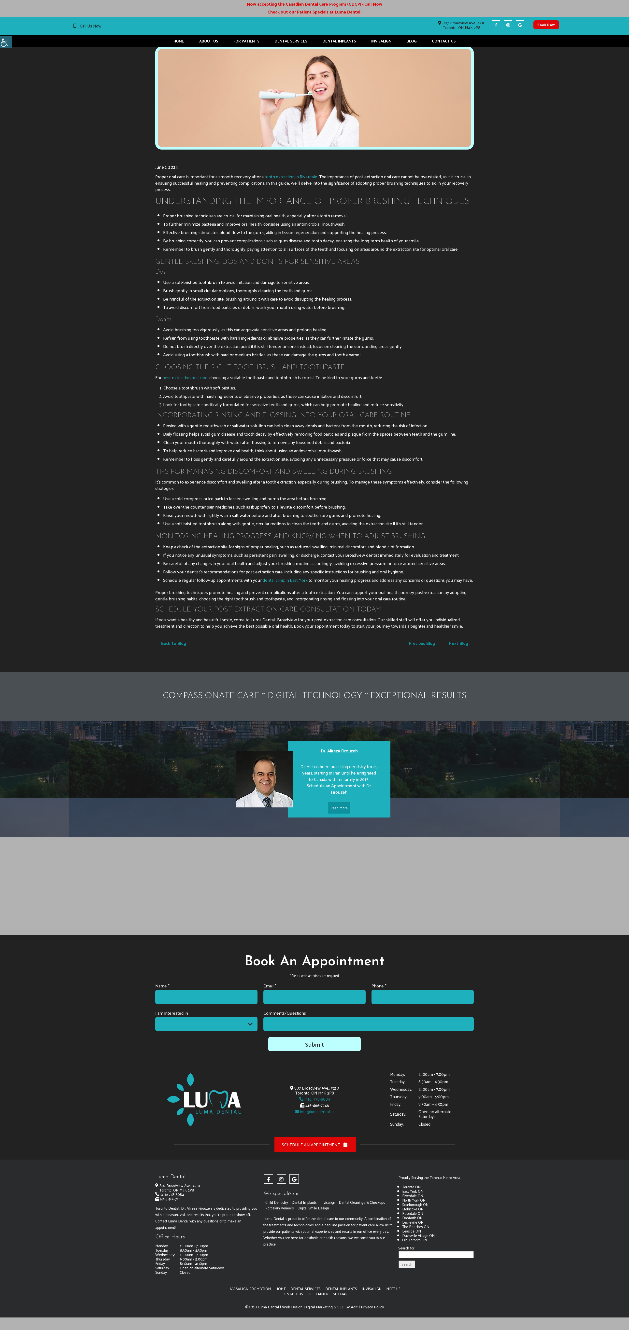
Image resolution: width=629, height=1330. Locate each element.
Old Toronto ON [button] (414, 1239)
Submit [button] (314, 1044)
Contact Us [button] (444, 40)
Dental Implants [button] (339, 40)
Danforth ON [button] (412, 1217)
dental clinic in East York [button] (285, 580)
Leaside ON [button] (411, 1231)
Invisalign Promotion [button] (250, 1288)
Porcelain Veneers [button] (279, 1208)
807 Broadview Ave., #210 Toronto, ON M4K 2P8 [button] (464, 25)
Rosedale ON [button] (412, 1213)
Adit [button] (354, 1307)
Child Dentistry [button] (276, 1202)
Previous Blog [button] (422, 643)
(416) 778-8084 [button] (316, 1099)
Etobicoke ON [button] (413, 1208)
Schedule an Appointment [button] (311, 1144)
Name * (162, 985)
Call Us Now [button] (90, 25)
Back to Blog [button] (173, 643)
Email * (269, 985)
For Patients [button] (246, 40)
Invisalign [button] (381, 40)
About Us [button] (208, 40)
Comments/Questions (284, 1013)
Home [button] (178, 40)
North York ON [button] (414, 1200)
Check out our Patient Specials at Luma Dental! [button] (314, 11)
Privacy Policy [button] (372, 1307)
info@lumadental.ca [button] (316, 1111)
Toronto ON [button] (411, 1186)
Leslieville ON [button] (413, 1222)
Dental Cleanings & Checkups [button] (362, 1202)
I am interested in (171, 1013)
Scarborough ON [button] (415, 1204)
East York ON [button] (412, 1191)
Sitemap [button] (340, 1293)
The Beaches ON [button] (415, 1226)
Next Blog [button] (458, 643)
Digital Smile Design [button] (313, 1208)
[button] (6, 42)
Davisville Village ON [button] (418, 1235)
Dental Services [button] (291, 40)
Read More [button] (339, 807)
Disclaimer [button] (318, 1293)
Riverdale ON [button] (412, 1195)
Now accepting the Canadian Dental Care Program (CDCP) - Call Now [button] (314, 4)
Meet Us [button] (393, 1288)
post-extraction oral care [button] (185, 377)
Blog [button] (412, 40)
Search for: (406, 1248)
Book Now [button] (546, 25)
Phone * (379, 985)
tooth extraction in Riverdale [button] (291, 176)
